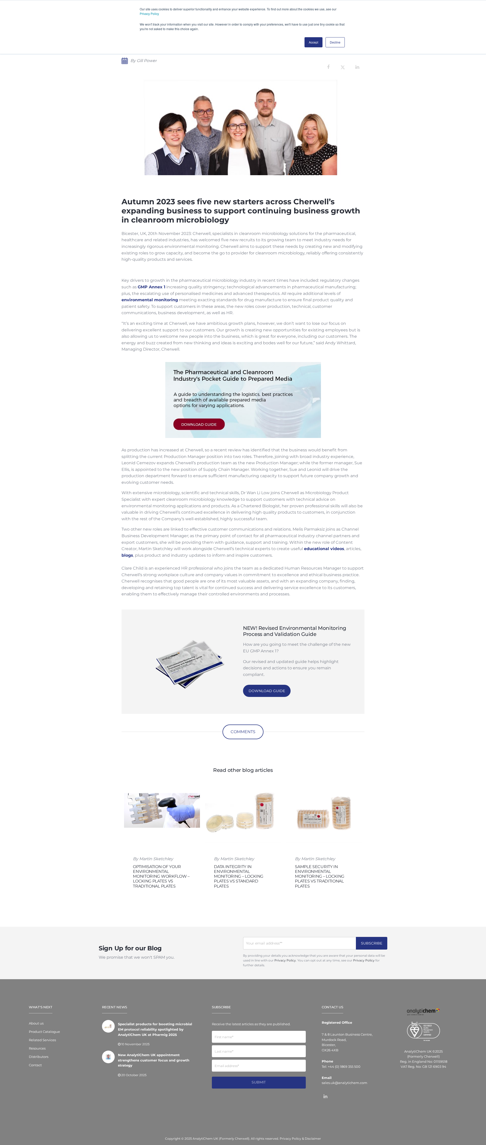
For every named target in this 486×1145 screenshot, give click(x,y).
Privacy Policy (149, 13)
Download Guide (267, 691)
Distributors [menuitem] (38, 1057)
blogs (127, 555)
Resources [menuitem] (37, 1048)
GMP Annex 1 (151, 287)
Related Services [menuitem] (42, 1040)
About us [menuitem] (36, 1023)
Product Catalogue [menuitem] (44, 1032)
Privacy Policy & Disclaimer (300, 1138)
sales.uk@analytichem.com (344, 1083)
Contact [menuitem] (35, 1065)
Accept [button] (313, 42)
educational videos (324, 548)
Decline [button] (335, 42)
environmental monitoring (150, 299)
